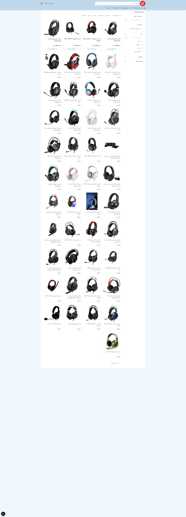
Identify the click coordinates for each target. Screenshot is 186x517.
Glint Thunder (137, 52)
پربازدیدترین (107, 15)
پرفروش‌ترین (100, 15)
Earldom (138, 45)
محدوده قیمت (138, 61)
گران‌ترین (83, 15)
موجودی (140, 57)
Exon (139, 48)
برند (141, 34)
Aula (139, 41)
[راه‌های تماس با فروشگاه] (3, 514)
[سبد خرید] (41, 3)
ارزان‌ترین (89, 15)
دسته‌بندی (139, 25)
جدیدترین (94, 15)
